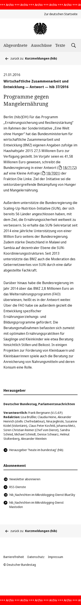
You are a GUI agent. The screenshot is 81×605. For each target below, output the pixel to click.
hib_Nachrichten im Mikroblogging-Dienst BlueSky (42, 495)
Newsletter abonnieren (25, 479)
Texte (60, 45)
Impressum (55, 557)
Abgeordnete (15, 45)
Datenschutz (35, 557)
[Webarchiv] (40, 29)
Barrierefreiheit (13, 557)
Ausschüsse (41, 45)
